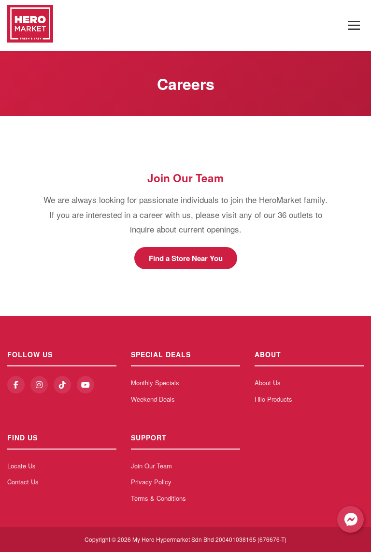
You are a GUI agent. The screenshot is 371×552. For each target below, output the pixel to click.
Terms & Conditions (158, 498)
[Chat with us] (350, 519)
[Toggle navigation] (354, 25)
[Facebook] (16, 384)
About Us (268, 382)
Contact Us (23, 481)
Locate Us (21, 465)
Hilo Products (273, 399)
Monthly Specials (155, 382)
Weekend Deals (153, 399)
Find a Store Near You (186, 258)
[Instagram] (39, 384)
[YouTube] (85, 384)
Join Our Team (151, 465)
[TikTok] (62, 384)
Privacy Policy (151, 481)
